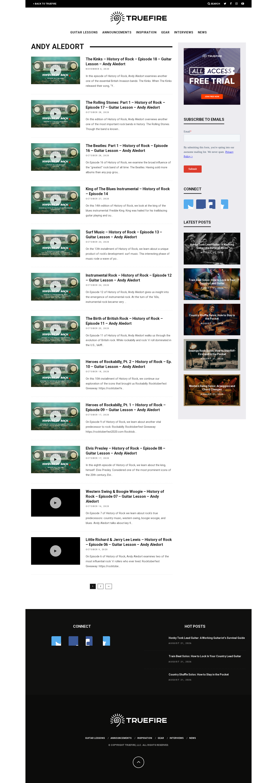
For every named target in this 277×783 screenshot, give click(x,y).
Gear (165, 32)
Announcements (117, 32)
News (202, 32)
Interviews (183, 32)
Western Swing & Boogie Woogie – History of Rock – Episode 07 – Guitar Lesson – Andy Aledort (125, 496)
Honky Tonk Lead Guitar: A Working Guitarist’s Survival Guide (207, 637)
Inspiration (146, 32)
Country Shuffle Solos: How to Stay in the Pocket (199, 674)
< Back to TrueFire (44, 3)
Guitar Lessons (84, 32)
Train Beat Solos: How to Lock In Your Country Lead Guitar (205, 656)
